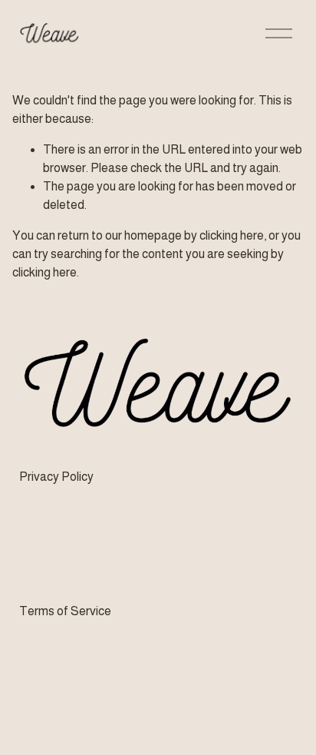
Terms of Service (65, 611)
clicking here (231, 235)
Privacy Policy (56, 476)
